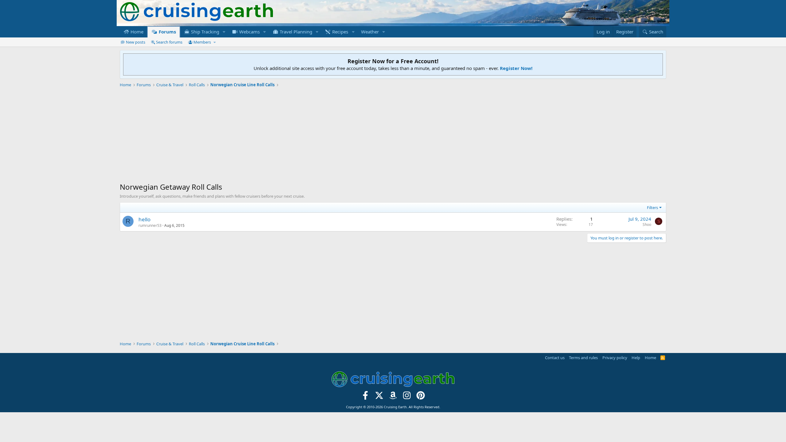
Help (636, 357)
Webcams (249, 32)
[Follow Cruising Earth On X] (379, 397)
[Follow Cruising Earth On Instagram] (407, 397)
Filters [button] (652, 207)
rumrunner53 (149, 225)
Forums (167, 32)
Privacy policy (614, 357)
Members (202, 42)
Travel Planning (295, 32)
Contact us (555, 357)
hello (144, 219)
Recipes (339, 32)
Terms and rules (583, 357)
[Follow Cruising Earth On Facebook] (365, 397)
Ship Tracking (204, 32)
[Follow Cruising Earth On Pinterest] (420, 397)
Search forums (169, 42)
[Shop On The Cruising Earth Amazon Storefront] (393, 397)
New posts (135, 42)
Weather (370, 32)
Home (136, 32)
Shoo (647, 224)
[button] (224, 31)
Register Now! (516, 68)
